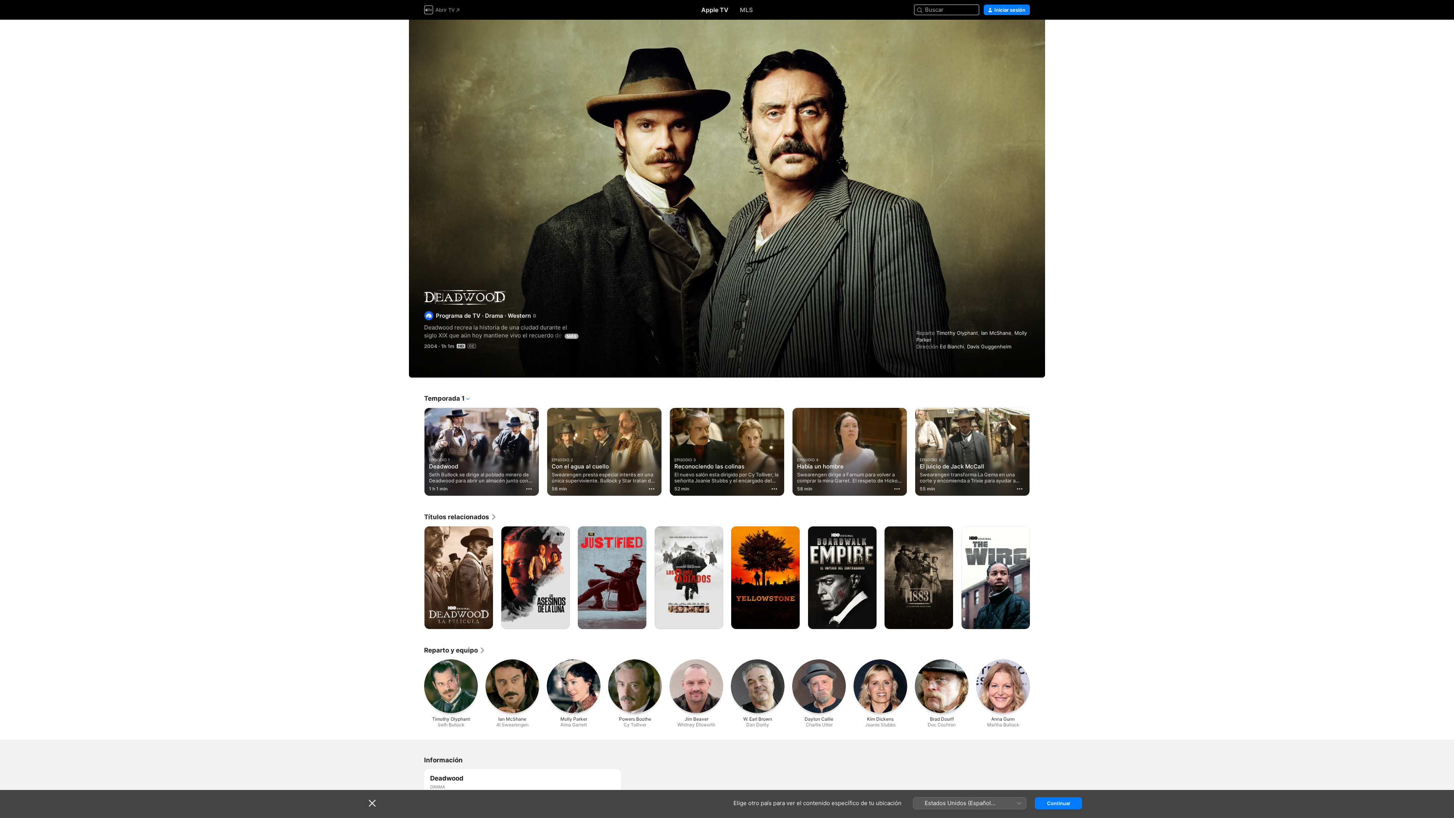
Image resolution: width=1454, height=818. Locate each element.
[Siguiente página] (1037, 452)
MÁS (571, 336)
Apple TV (715, 10)
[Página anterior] (416, 452)
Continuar (1058, 803)
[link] (460, 517)
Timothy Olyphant (957, 333)
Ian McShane (996, 333)
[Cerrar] (372, 803)
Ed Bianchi (952, 346)
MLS (746, 10)
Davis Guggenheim (989, 346)
